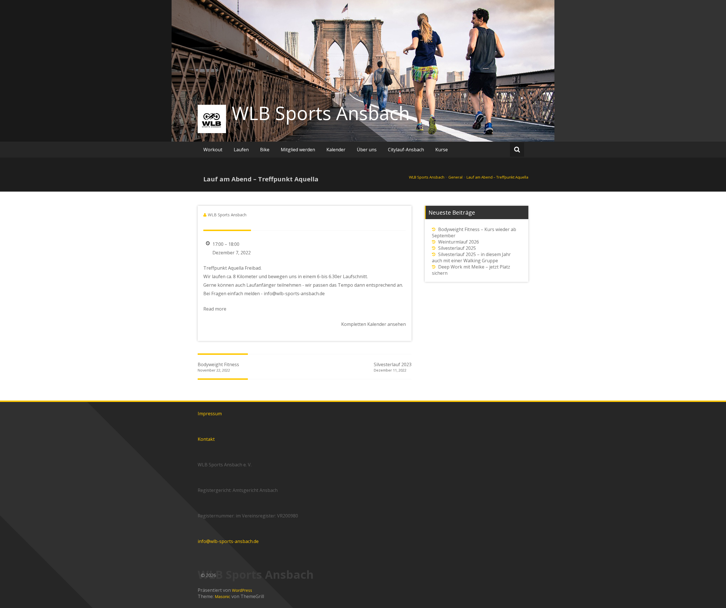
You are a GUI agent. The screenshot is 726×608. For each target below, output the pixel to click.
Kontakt (206, 439)
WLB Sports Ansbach (321, 112)
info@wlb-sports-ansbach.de (228, 541)
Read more (214, 309)
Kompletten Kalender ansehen (373, 324)
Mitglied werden (298, 149)
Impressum (210, 413)
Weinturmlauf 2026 (458, 242)
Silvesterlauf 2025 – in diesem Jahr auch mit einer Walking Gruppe (471, 257)
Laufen (241, 149)
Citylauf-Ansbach (406, 149)
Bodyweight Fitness (218, 367)
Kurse (441, 149)
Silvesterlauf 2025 (457, 248)
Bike (264, 149)
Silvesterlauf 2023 (392, 367)
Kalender (335, 149)
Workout (212, 149)
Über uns (367, 149)
